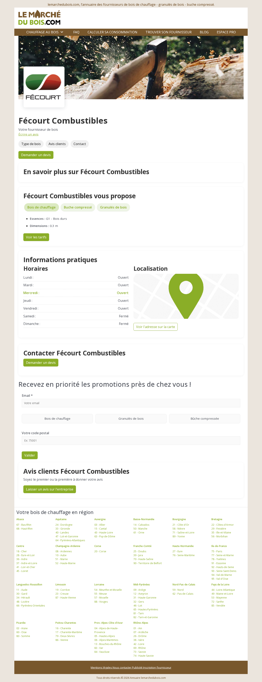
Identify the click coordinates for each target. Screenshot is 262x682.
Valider (29, 455)
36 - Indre (21, 559)
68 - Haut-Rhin (24, 528)
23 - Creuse (62, 593)
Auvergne (100, 519)
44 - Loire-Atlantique (223, 590)
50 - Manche (140, 528)
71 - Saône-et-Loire (183, 532)
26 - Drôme (140, 636)
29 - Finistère (218, 528)
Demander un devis (36, 155)
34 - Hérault (23, 597)
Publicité (137, 667)
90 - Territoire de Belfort (147, 563)
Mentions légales (102, 667)
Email (27, 395)
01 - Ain (137, 628)
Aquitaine (61, 519)
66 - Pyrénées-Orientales (30, 605)
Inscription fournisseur (157, 667)
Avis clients (57, 144)
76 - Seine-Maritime (184, 555)
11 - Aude (21, 590)
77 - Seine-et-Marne (222, 555)
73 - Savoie (139, 652)
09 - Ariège (139, 590)
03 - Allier (99, 524)
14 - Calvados (141, 524)
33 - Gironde (62, 528)
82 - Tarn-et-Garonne (145, 617)
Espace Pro (226, 32)
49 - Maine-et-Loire (222, 593)
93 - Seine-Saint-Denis (223, 571)
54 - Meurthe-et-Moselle (108, 590)
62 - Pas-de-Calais (183, 593)
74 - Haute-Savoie (143, 655)
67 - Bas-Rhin (23, 524)
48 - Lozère (22, 601)
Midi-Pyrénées (141, 584)
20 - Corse (100, 551)
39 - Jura (138, 555)
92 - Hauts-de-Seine (222, 567)
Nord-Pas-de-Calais (184, 584)
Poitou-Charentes (65, 623)
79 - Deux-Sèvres (65, 636)
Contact (79, 144)
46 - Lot (137, 605)
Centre (20, 546)
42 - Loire (138, 644)
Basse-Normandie (143, 519)
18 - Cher (21, 551)
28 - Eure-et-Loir (25, 555)
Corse (97, 546)
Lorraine (99, 584)
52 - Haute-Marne (65, 563)
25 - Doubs (139, 551)
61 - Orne (138, 532)
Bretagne (216, 519)
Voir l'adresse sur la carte (155, 327)
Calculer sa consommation (112, 32)
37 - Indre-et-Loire (26, 563)
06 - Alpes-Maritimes (106, 640)
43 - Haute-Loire (103, 532)
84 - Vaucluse (102, 652)
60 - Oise (21, 632)
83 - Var (98, 648)
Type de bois (31, 144)
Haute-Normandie (183, 546)
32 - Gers (138, 601)
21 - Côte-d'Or (181, 524)
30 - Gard (21, 593)
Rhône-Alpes (140, 623)
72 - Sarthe (217, 601)
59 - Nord (178, 590)
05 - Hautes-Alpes (104, 636)
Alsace (20, 519)
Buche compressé (78, 207)
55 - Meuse (100, 593)
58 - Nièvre (179, 528)
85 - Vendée (218, 605)
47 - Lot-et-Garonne (66, 536)
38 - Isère (138, 640)
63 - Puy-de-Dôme (104, 536)
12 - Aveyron (140, 593)
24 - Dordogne (63, 524)
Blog (204, 32)
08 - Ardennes (63, 551)
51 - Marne (61, 559)
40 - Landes (62, 532)
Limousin (60, 584)
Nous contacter (122, 667)
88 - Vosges (101, 601)
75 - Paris (216, 551)
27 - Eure (178, 551)
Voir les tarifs (36, 237)
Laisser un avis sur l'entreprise (49, 489)
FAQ (76, 32)
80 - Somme (23, 636)
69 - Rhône (139, 648)
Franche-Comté (142, 546)
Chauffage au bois (42, 32)
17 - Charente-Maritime (68, 632)
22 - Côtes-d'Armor (222, 524)
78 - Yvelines (218, 559)
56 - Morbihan (219, 536)
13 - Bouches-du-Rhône (107, 644)
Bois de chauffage (41, 207)
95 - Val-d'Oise (219, 579)
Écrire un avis (28, 134)
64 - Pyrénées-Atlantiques (70, 540)
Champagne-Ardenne (67, 546)
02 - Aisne (22, 628)
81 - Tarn (138, 613)
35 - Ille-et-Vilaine (221, 532)
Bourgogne (179, 519)
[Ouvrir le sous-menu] (62, 32)
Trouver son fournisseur (169, 32)
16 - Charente (63, 628)
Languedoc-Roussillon (29, 584)
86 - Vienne (61, 640)
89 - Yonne (179, 536)
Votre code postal (35, 433)
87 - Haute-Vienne (65, 597)
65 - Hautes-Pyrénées (145, 609)
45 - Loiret (22, 571)
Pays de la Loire (220, 584)
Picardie (21, 623)
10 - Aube (61, 555)
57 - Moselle (101, 597)
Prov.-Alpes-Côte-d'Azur (108, 623)
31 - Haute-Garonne (144, 597)
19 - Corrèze (62, 590)
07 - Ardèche (140, 632)
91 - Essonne (218, 563)
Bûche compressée (205, 418)
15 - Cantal (100, 528)
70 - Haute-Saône (143, 559)
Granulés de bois (113, 207)
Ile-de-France (219, 546)
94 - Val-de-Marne (221, 575)
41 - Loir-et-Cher (25, 567)
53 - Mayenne (219, 597)
